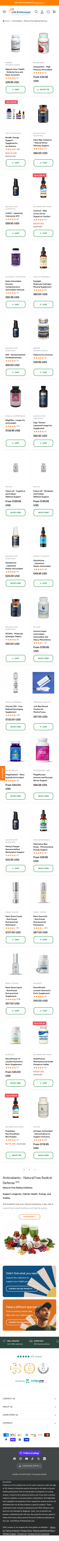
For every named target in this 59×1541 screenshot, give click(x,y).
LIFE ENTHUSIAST (24, 1474)
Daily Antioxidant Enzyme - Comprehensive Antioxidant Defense (14, 285)
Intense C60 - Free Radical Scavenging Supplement (14, 709)
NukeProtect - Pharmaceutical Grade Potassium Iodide (43, 1062)
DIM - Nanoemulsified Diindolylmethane (15, 356)
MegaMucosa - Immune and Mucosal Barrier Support (42, 777)
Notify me (44, 89)
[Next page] (35, 1170)
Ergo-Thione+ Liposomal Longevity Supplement (42, 425)
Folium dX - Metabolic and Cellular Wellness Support (43, 494)
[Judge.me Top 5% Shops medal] (43, 1368)
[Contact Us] (48, 12)
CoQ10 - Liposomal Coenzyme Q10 (13, 214)
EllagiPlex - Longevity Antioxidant (15, 421)
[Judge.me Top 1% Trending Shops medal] (29, 1368)
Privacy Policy (26, 1530)
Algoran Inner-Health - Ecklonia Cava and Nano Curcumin (14, 72)
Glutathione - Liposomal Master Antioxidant (14, 566)
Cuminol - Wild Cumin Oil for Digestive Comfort (41, 214)
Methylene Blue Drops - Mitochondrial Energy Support (43, 847)
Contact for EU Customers (38, 1534)
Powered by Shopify (39, 1474)
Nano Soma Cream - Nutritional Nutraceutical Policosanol (13, 920)
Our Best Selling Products (20, 1289)
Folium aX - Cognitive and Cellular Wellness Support (15, 494)
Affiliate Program (9, 1534)
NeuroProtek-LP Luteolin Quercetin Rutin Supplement (14, 1062)
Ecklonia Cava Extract (43, 355)
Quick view (15, 512)
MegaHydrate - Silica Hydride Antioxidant (14, 776)
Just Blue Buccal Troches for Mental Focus (40, 709)
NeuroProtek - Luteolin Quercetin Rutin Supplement (42, 990)
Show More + (29, 1217)
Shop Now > (39, 3)
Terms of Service (13, 1530)
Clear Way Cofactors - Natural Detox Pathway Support (42, 143)
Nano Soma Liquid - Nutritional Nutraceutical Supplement (13, 991)
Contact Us (22, 1534)
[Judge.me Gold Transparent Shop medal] (15, 1368)
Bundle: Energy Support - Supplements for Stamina (12, 141)
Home (7, 21)
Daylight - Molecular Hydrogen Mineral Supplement (42, 284)
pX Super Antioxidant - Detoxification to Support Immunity (43, 1134)
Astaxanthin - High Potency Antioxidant (42, 68)
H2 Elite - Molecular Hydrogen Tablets (14, 635)
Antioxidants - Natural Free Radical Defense (29, 21)
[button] (4, 12)
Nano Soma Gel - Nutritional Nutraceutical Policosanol (40, 920)
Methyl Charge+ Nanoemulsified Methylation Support (14, 849)
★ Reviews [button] (2, 773)
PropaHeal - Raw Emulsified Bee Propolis (12, 1134)
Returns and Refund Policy (44, 1530)
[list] (29, 1343)
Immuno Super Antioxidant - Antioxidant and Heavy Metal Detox (42, 635)
